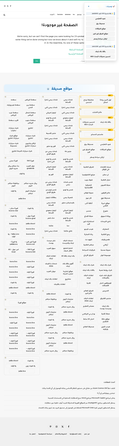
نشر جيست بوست (51, 242)
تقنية (89, 283)
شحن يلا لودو (68, 190)
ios (74, 14)
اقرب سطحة (13, 120)
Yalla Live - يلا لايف (13, 235)
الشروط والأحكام (61, 434)
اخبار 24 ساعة (88, 319)
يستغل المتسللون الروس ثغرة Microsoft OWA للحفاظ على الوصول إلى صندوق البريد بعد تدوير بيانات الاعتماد (76, 408)
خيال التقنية (105, 180)
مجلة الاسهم (105, 185)
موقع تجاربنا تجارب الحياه (68, 272)
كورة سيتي (13, 161)
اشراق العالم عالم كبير (88, 292)
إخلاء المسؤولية (75, 434)
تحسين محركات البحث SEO (89, 123)
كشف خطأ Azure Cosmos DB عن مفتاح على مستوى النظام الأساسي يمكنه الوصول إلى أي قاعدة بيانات (78, 388)
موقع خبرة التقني (105, 204)
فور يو (51, 174)
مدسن (88, 211)
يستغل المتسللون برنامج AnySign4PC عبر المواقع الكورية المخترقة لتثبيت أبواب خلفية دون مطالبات (80, 403)
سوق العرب (51, 248)
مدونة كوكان (88, 193)
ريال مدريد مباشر (68, 307)
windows (68, 14)
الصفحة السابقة (76, 49)
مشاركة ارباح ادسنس (89, 101)
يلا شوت (68, 294)
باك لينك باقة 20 (68, 256)
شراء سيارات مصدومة (13, 144)
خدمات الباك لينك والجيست (68, 242)
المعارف (105, 229)
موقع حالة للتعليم (106, 320)
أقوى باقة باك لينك (68, 265)
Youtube (60, 14)
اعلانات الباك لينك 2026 (88, 299)
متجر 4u (68, 151)
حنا (68, 226)
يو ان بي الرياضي (88, 314)
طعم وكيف (105, 239)
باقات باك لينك (88, 270)
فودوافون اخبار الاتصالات (105, 284)
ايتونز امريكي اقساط (51, 168)
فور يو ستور (51, 146)
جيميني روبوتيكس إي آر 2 (106, 393)
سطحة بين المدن (30, 106)
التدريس (105, 291)
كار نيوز (88, 198)
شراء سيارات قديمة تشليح (22, 151)
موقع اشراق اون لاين (88, 150)
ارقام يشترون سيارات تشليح (30, 144)
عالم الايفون (105, 193)
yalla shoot (51, 294)
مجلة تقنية (105, 314)
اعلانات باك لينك (51, 279)
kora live (13, 261)
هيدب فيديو (88, 229)
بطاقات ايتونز (51, 197)
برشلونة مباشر (51, 299)
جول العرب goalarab (30, 167)
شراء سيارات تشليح (30, 137)
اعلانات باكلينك (59, 284)
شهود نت (88, 239)
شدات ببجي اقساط (68, 101)
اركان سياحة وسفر (97, 157)
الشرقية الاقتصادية (89, 186)
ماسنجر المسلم (97, 134)
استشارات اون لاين (88, 222)
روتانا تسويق (105, 216)
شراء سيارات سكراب (13, 129)
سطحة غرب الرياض (13, 114)
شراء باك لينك (105, 265)
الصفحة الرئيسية (75, 53)
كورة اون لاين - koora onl (30, 243)
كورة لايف (30, 267)
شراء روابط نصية (105, 270)
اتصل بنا (32, 434)
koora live (13, 224)
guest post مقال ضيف (68, 249)
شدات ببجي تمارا (51, 100)
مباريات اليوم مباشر (68, 300)
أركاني (105, 245)
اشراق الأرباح (88, 255)
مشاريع (68, 279)
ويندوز (79, 14)
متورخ (105, 211)
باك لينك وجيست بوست (105, 307)
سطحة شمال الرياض (30, 114)
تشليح (30, 128)
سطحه (13, 100)
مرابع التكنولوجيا (88, 175)
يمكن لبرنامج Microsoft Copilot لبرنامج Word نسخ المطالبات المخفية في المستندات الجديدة (81, 398)
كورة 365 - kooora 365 (30, 250)
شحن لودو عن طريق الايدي (51, 191)
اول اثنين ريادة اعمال (105, 101)
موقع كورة (22, 303)
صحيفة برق (88, 144)
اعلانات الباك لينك (88, 276)
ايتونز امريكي (51, 113)
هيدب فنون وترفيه (105, 328)
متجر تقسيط (51, 133)
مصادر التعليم (88, 306)
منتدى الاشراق (105, 298)
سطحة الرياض (30, 100)
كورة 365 (30, 161)
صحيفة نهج (105, 198)
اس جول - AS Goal (13, 250)
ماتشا (51, 226)
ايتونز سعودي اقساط (68, 119)
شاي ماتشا (68, 231)
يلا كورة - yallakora (13, 243)
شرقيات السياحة (88, 250)
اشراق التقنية (88, 167)
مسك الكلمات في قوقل (105, 168)
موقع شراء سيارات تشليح (13, 137)
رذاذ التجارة (88, 234)
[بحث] (4, 14)
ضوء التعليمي (105, 144)
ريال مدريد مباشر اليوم (30, 184)
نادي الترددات (106, 221)
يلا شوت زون (30, 366)
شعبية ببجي (68, 197)
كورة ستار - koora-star (13, 209)
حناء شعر (51, 218)
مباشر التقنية (88, 245)
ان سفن (105, 175)
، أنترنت (52, 14)
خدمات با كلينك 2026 (51, 265)
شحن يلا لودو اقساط (51, 119)
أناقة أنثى (88, 203)
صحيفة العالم (88, 327)
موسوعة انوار (106, 255)
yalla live (22, 199)
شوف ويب (88, 180)
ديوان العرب (51, 271)
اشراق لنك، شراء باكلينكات (105, 276)
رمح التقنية (105, 234)
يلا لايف (22, 174)
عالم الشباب (97, 112)
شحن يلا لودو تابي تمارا (51, 160)
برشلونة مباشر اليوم (13, 184)
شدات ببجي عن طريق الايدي (51, 152)
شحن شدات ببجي (68, 183)
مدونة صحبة (105, 250)
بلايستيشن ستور (68, 203)
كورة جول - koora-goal (30, 217)
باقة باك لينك (105, 122)
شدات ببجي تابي (51, 107)
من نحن (87, 434)
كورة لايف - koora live (30, 334)
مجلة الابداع (88, 216)
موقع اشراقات (105, 149)
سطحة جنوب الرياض (30, 121)
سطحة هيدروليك (13, 105)
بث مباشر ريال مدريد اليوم (13, 167)
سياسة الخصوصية (45, 434)
